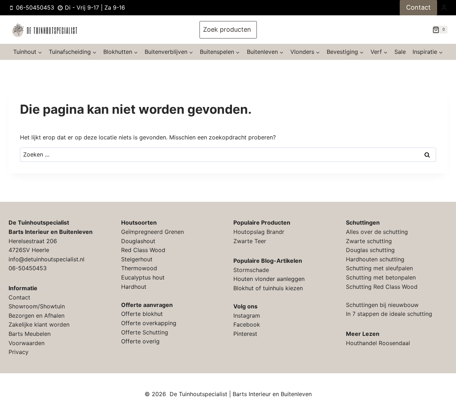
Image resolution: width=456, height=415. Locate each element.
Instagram (246, 315)
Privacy (18, 351)
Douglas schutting (370, 249)
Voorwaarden (27, 343)
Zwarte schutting (369, 241)
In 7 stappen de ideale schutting (389, 313)
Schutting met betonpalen (381, 277)
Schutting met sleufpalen (379, 268)
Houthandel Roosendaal (378, 343)
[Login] (444, 7)
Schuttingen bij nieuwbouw (382, 304)
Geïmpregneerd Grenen (152, 231)
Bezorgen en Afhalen (36, 315)
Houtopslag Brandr (258, 231)
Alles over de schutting (377, 231)
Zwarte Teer (249, 241)
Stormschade (251, 269)
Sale (400, 51)
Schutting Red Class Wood (382, 286)
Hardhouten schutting (375, 259)
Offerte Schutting (144, 332)
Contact (418, 7)
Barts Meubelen (30, 333)
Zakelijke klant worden (39, 324)
